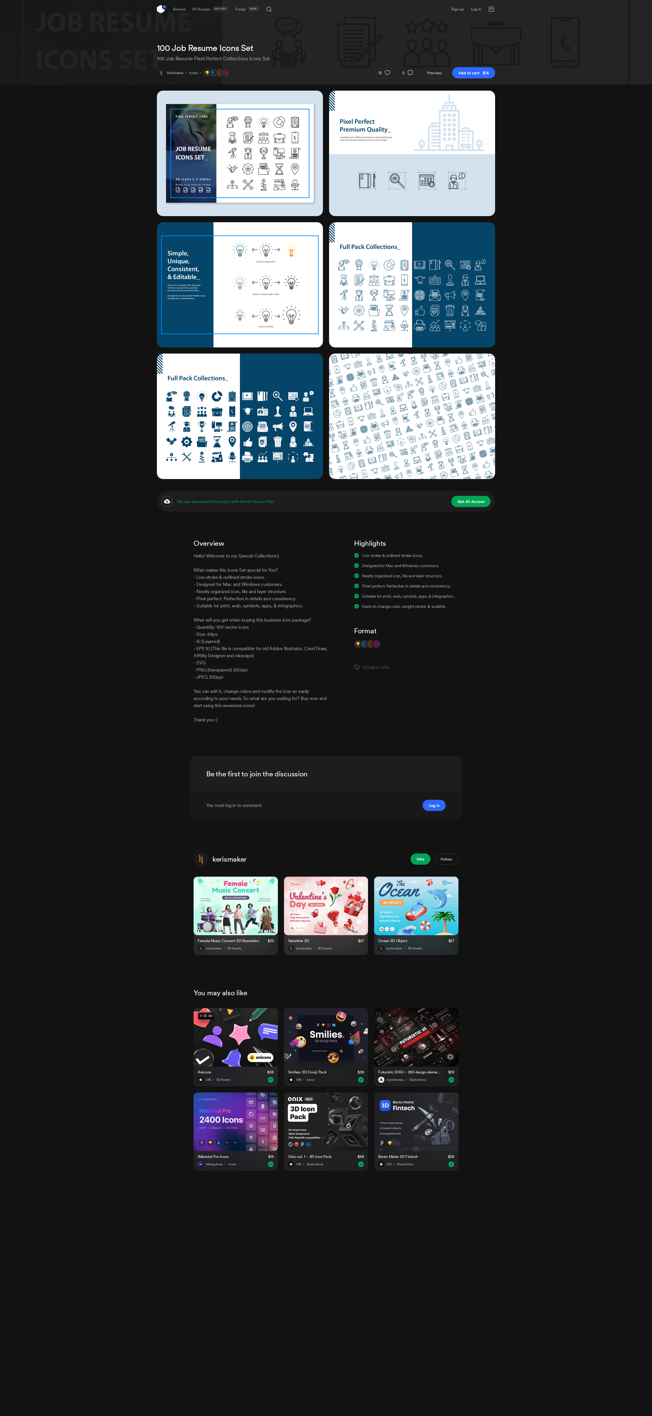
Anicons (204, 1072)
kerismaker (175, 73)
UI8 (208, 1080)
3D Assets (234, 948)
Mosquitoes (214, 1164)
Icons (193, 73)
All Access (209, 9)
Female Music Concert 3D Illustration (228, 940)
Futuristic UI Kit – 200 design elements (410, 1072)
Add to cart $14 (473, 72)
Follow (446, 859)
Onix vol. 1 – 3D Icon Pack (310, 1156)
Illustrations (417, 1080)
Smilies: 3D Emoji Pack (307, 1072)
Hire (420, 859)
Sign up (457, 9)
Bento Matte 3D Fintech (398, 1156)
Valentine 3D (298, 940)
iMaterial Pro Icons (213, 1156)
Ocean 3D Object (392, 940)
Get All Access (470, 501)
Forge (246, 9)
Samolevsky (395, 1080)
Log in (476, 9)
